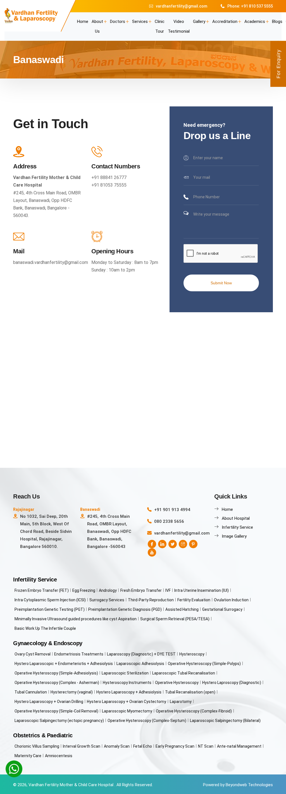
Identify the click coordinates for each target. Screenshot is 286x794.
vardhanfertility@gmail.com (181, 6)
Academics (254, 21)
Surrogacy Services (106, 600)
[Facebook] (152, 544)
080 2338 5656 (169, 521)
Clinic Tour (160, 26)
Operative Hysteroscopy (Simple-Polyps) (204, 663)
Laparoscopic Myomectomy (127, 711)
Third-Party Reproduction (151, 600)
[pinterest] (193, 544)
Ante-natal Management (239, 746)
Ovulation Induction (231, 600)
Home (82, 21)
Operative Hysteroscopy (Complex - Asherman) (57, 682)
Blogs (277, 21)
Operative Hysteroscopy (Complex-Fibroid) (194, 711)
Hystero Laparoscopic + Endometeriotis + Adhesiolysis (64, 663)
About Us (97, 26)
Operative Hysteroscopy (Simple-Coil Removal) (56, 711)
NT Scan (205, 746)
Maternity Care (28, 756)
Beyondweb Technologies (249, 784)
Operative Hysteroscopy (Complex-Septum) (147, 720)
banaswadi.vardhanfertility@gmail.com (50, 262)
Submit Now (221, 283)
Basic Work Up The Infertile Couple (45, 628)
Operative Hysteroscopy (177, 682)
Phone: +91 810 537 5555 (250, 6)
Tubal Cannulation (31, 692)
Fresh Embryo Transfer (141, 590)
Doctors (117, 21)
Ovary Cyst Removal (33, 654)
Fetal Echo (142, 746)
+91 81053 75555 (109, 185)
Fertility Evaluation (193, 600)
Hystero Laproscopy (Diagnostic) (231, 682)
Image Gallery (234, 536)
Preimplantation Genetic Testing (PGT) (50, 609)
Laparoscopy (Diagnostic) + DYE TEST (141, 654)
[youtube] (152, 552)
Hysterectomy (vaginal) (72, 692)
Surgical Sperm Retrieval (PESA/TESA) (174, 619)
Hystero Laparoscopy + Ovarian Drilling (49, 701)
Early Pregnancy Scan (175, 746)
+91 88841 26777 (109, 177)
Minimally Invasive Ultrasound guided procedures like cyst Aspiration (76, 619)
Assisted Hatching (182, 609)
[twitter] (172, 544)
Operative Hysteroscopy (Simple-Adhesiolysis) (56, 673)
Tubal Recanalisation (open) (190, 692)
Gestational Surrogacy (222, 609)
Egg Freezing (83, 590)
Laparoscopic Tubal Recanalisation (183, 673)
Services (140, 21)
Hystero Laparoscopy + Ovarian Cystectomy (126, 701)
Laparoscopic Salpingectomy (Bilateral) (225, 720)
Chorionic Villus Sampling (37, 746)
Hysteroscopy (191, 654)
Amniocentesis (58, 756)
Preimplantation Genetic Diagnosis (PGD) (125, 609)
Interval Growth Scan (81, 746)
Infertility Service (237, 527)
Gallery (199, 21)
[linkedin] (162, 544)
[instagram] (183, 544)
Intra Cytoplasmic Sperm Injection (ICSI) (50, 600)
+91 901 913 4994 (172, 509)
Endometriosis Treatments (78, 654)
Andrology (108, 590)
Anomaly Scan (117, 746)
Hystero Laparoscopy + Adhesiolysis (128, 692)
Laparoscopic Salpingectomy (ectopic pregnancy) (59, 720)
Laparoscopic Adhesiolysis (140, 663)
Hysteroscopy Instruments (127, 682)
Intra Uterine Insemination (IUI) (201, 590)
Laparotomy (181, 701)
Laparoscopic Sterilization (125, 673)
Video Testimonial (179, 26)
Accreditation (224, 21)
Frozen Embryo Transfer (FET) (42, 590)
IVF (168, 590)
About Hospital (236, 518)
